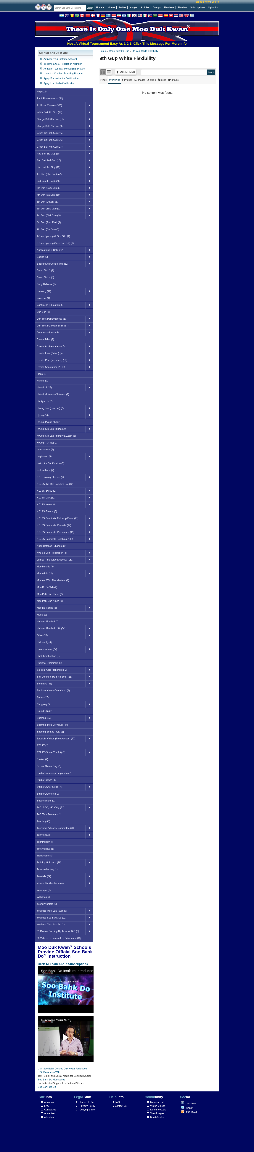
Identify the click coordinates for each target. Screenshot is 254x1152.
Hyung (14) (43, 415)
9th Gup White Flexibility (145, 51)
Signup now (203, 1)
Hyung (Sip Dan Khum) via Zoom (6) (56, 435)
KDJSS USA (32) (46, 497)
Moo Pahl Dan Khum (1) (50, 600)
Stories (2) (42, 759)
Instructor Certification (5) (50, 463)
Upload (212, 7)
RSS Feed (191, 1112)
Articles (145, 7)
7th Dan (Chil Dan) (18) (49, 215)
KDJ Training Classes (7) (50, 477)
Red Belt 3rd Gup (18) (48, 153)
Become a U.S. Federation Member (63, 63)
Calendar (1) (43, 298)
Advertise (49, 1113)
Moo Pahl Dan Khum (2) (50, 594)
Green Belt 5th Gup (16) (49, 139)
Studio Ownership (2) (48, 793)
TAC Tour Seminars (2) (49, 814)
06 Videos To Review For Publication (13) (59, 938)
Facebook (191, 1103)
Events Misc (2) (45, 339)
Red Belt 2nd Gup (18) (49, 160)
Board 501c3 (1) (45, 270)
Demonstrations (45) (48, 332)
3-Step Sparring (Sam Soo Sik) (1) (55, 243)
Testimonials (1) (45, 848)
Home (99, 7)
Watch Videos (157, 1105)
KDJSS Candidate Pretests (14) (54, 525)
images (141, 79)
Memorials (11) (45, 573)
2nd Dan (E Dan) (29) (48, 181)
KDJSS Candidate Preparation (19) (55, 532)
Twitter (189, 1107)
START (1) (42, 745)
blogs (163, 79)
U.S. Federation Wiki (49, 1072)
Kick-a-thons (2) (45, 470)
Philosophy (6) (44, 642)
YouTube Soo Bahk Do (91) (51, 917)
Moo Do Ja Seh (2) (47, 587)
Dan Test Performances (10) (52, 318)
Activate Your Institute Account (60, 59)
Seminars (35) (44, 683)
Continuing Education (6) (50, 305)
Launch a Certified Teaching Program (63, 73)
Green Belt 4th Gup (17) (49, 146)
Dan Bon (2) (43, 311)
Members (169, 7)
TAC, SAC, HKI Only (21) (50, 807)
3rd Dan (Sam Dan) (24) (49, 188)
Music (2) (42, 614)
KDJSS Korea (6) (46, 504)
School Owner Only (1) (49, 766)
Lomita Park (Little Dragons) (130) (55, 559)
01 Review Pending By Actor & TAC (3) (58, 931)
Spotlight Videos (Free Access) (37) (56, 738)
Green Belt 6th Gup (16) (49, 133)
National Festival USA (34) (51, 628)
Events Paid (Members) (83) (52, 360)
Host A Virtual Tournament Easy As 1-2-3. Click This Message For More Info (112, 43)
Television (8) (44, 835)
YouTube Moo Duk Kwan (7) (52, 910)
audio (152, 79)
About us (49, 1102)
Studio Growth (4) (46, 780)
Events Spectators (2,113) (51, 367)
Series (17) (43, 697)
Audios (122, 7)
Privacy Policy (87, 1105)
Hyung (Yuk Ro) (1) (47, 442)
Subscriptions (197, 7)
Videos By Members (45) (50, 883)
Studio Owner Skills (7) (49, 786)
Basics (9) (42, 256)
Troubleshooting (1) (47, 869)
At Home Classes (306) (49, 105)
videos (128, 79)
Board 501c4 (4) (45, 277)
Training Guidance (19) (49, 862)
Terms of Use (87, 1102)
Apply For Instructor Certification (61, 78)
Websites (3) (43, 897)
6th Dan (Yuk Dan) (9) (48, 208)
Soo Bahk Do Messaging (51, 1079)
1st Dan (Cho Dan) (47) (49, 174)
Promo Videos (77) (47, 649)
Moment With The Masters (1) (53, 580)
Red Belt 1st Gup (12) (48, 167)
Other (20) (42, 635)
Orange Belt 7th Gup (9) (49, 126)
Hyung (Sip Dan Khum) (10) (51, 428)
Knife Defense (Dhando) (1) (51, 546)
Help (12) (41, 91)
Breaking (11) (44, 291)
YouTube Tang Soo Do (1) (51, 924)
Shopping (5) (43, 704)
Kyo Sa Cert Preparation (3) (52, 552)
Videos (111, 7)
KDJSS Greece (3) (47, 511)
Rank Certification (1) (48, 656)
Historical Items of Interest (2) (53, 394)
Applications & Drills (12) (50, 250)
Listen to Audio (158, 1109)
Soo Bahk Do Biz (47, 1086)
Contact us (50, 1109)
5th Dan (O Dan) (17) (48, 201)
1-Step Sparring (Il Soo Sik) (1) (53, 236)
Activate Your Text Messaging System (64, 68)
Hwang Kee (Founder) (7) (50, 408)
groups (175, 79)
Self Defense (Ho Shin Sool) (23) (54, 676)
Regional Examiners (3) (49, 663)
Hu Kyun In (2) (44, 401)
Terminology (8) (45, 841)
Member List (157, 1102)
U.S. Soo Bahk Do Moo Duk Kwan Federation (62, 1068)
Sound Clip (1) (44, 711)
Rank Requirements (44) (50, 98)
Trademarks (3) (45, 855)
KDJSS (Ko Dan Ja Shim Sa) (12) (55, 484)
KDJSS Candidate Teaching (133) (55, 539)
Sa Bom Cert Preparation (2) (52, 669)
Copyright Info (87, 1109)
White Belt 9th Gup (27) (49, 112)
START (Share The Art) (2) (51, 752)
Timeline (182, 7)
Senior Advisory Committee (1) (53, 690)
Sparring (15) (44, 718)
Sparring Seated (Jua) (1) (50, 731)
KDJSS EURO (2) (46, 490)
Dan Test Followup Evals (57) (52, 325)
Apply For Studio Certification (59, 83)
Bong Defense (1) (46, 284)
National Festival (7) (47, 621)
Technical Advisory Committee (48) (55, 828)
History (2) (42, 380)
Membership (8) (45, 566)
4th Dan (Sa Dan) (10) (48, 194)
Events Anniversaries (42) (51, 346)
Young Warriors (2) (47, 903)
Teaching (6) (43, 821)
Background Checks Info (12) (52, 263)
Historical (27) (44, 387)
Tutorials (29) (44, 876)
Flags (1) (41, 374)
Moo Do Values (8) (47, 607)
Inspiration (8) (44, 456)
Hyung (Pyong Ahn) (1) (49, 422)
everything (114, 79)
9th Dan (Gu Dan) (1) (48, 229)
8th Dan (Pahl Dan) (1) (49, 222)
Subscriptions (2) (46, 800)
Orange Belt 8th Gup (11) (50, 119)
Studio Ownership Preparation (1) (54, 773)
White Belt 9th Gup (119, 51)
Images (133, 7)
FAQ (46, 1105)
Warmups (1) (44, 890)
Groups (157, 7)
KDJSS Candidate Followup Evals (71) (57, 518)
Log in (215, 1)
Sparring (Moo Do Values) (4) (52, 724)
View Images (157, 1113)
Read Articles (157, 1117)
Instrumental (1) (45, 449)
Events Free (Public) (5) (49, 353)
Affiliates (49, 1117)
